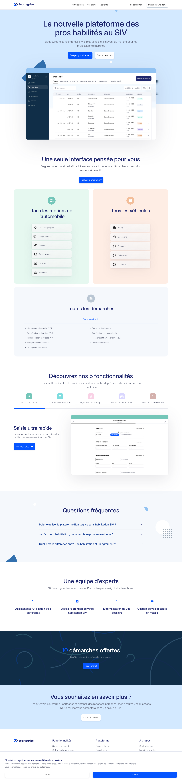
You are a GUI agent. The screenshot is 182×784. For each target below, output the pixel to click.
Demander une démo (157, 5)
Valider (135, 774)
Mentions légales (147, 750)
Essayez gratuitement (80, 55)
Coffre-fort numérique (63, 750)
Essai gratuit (91, 666)
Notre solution (78, 5)
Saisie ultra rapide (61, 746)
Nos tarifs (104, 5)
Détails (47, 774)
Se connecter (136, 5)
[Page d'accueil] (24, 6)
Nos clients (91, 5)
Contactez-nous (105, 55)
